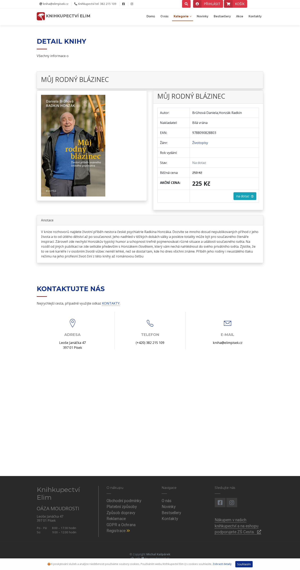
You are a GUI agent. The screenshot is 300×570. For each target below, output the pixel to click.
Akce (239, 16)
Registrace (117, 530)
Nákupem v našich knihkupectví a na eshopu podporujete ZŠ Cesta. (236, 526)
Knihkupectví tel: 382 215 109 (96, 4)
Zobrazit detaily (222, 564)
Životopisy (200, 142)
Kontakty (255, 16)
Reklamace (116, 518)
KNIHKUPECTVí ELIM (67, 15)
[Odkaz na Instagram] (132, 4)
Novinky (202, 16)
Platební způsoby (122, 506)
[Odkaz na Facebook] (123, 4)
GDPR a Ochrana (121, 524)
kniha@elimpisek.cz (55, 4)
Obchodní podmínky (124, 500)
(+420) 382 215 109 (150, 342)
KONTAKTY (111, 303)
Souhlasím (244, 564)
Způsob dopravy (121, 512)
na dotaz (243, 196)
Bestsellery (222, 16)
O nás (164, 16)
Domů (151, 16)
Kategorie (181, 16)
